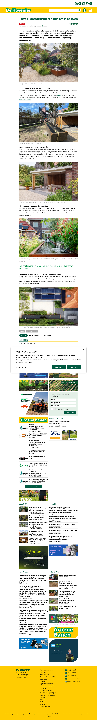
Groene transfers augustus (67, 575)
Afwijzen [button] (58, 367)
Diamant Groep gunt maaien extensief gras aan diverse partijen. (63, 531)
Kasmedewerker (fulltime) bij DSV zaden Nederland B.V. (38, 480)
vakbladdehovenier (73, 682)
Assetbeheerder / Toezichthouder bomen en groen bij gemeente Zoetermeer (37, 443)
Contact (42, 681)
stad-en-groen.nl (34, 714)
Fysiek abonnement (46, 670)
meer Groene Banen (33, 487)
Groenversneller (45, 674)
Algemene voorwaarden (47, 695)
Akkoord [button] (74, 367)
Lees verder (28, 362)
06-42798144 (72, 676)
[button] (21, 367)
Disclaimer (43, 697)
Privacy (42, 699)
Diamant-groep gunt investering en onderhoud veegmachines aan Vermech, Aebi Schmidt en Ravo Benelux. (62, 538)
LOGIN (23, 335)
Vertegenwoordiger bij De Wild (37, 457)
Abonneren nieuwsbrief (47, 686)
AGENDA (23, 504)
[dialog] (48, 360)
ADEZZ (59, 95)
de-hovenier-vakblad (74, 679)
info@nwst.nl (71, 670)
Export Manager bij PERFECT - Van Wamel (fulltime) (38, 435)
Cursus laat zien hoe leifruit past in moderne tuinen (38, 516)
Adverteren (43, 704)
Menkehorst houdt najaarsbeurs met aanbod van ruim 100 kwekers (37, 508)
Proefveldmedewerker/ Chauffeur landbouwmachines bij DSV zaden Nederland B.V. (37, 472)
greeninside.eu (85, 714)
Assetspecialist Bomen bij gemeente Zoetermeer (37, 451)
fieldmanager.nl (10, 714)
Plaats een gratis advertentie (58, 426)
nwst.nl (48, 716)
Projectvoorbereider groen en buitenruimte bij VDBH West (38, 464)
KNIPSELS (23, 571)
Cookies (42, 702)
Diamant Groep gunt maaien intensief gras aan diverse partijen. (63, 525)
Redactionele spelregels (48, 693)
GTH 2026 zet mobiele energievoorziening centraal (38, 532)
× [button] (83, 349)
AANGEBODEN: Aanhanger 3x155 (59, 422)
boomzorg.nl (45, 714)
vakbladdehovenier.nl (57, 714)
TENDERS (53, 504)
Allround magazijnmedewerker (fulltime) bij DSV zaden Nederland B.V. (36, 427)
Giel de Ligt (22, 26)
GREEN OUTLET (56, 418)
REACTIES (23, 340)
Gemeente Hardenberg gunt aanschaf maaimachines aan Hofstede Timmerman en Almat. (62, 518)
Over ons (43, 672)
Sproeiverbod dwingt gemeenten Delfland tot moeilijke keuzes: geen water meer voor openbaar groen (68, 584)
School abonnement (46, 690)
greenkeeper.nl (22, 714)
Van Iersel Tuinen (25, 100)
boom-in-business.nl (72, 714)
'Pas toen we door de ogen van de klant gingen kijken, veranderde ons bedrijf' (67, 592)
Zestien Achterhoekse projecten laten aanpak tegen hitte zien (66, 600)
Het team (43, 688)
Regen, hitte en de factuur (67, 606)
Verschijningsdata (45, 706)
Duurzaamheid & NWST (47, 677)
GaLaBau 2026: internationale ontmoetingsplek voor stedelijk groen (38, 524)
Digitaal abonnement (46, 684)
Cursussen (43, 679)
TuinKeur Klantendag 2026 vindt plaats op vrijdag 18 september (37, 539)
